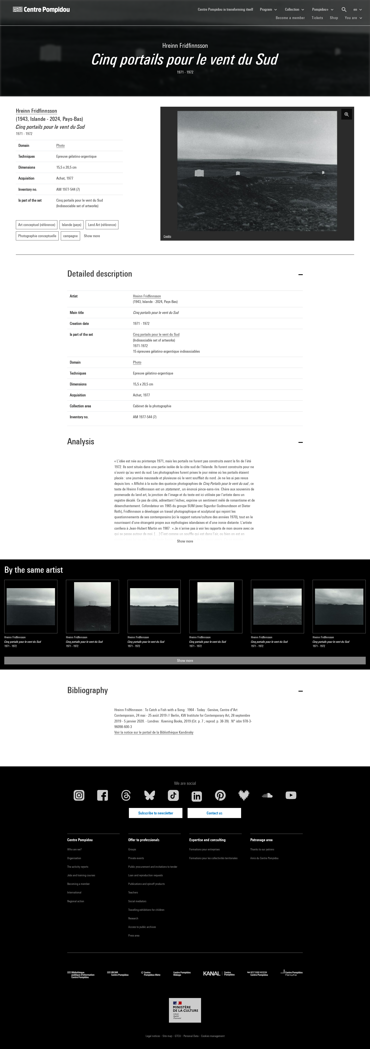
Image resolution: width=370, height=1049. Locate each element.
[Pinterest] (220, 796)
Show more (185, 660)
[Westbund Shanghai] (260, 977)
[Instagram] (79, 796)
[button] (185, 274)
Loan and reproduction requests (145, 875)
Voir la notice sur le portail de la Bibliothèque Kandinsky (153, 732)
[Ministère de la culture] (185, 1010)
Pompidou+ (321, 9)
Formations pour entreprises (204, 849)
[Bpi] (84, 977)
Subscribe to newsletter (155, 813)
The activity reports (77, 866)
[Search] (344, 9)
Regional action (75, 901)
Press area (133, 935)
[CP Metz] (154, 977)
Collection (292, 9)
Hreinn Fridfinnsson (36, 110)
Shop (336, 17)
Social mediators (137, 901)
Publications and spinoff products (146, 884)
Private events (136, 858)
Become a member (292, 17)
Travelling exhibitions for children (146, 909)
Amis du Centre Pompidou (264, 858)
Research (133, 918)
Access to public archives (142, 927)
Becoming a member (78, 884)
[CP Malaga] (185, 977)
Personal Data (191, 1036)
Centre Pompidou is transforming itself (227, 9)
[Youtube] (291, 796)
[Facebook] (102, 796)
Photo (60, 145)
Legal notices (153, 1036)
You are (351, 17)
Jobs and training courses (81, 875)
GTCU (178, 1036)
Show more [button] (185, 541)
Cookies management (213, 1036)
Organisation (74, 858)
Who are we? (74, 849)
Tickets (317, 17)
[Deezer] (244, 796)
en (356, 9)
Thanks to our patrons (262, 849)
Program (266, 9)
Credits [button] (167, 236)
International (74, 892)
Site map (168, 1036)
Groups (132, 849)
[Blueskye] (149, 796)
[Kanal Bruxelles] (222, 977)
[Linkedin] (197, 796)
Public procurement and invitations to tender (152, 866)
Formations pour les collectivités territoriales (213, 858)
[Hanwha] (292, 977)
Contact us (214, 813)
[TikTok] (173, 796)
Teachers (133, 892)
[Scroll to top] (360, 1039)
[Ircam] (121, 977)
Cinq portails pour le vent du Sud (156, 334)
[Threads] (126, 796)
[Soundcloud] (267, 796)
